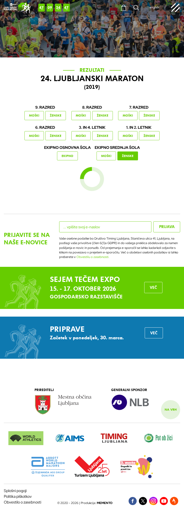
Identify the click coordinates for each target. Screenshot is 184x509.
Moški (34, 115)
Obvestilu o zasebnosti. (92, 257)
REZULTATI (92, 70)
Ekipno (67, 156)
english (154, 8)
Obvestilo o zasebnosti (22, 502)
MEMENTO (105, 503)
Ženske (55, 115)
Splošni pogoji (15, 490)
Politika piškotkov (18, 496)
